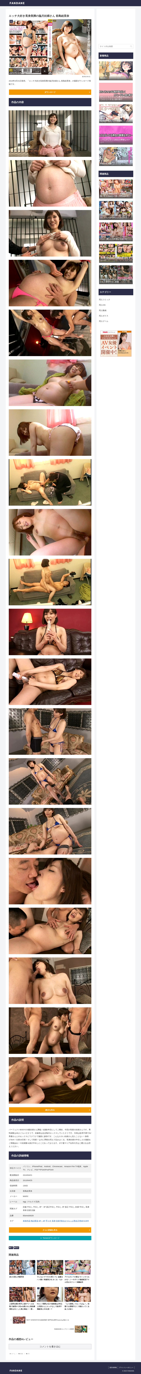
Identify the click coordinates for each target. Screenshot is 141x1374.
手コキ (48, 1221)
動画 (17, 1247)
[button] (131, 46)
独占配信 (34, 1221)
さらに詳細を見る (50, 1230)
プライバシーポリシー (126, 1367)
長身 (54, 1221)
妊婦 (58, 1221)
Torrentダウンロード (51, 1238)
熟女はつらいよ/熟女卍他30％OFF (74, 1221)
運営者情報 (113, 1367)
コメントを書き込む (50, 1346)
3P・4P (42, 1221)
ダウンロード (50, 92)
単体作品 (26, 1221)
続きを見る (50, 1110)
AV (12, 1247)
